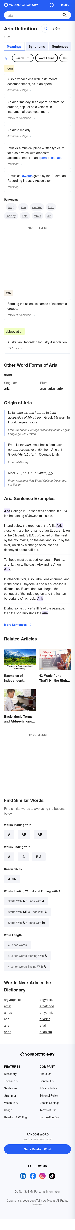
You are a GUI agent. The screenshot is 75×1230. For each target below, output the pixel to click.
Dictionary (10, 1074)
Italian (20, 444)
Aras (43, 388)
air (49, 216)
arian (7, 1031)
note (25, 216)
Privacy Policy (48, 1088)
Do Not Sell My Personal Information (38, 1191)
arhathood (47, 1006)
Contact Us (47, 1081)
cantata (56, 157)
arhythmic (46, 1012)
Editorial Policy (49, 1095)
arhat (7, 1006)
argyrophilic (12, 999)
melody (11, 216)
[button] (51, 5)
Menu (65, 5)
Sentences (60, 46)
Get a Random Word (37, 1149)
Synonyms (37, 46)
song (11, 207)
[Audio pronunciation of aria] (45, 28)
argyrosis (46, 999)
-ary (50, 472)
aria (12, 878)
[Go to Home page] (21, 4)
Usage (8, 1110)
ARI (40, 834)
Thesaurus (11, 1081)
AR (24, 834)
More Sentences (15, 624)
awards (27, 175)
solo (23, 207)
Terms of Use (48, 1110)
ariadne (45, 1019)
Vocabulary (11, 1103)
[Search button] (65, 15)
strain (37, 216)
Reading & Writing (15, 1117)
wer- (62, 417)
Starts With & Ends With (26, 901)
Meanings (14, 46)
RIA (39, 856)
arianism (46, 1031)
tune (51, 207)
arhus (8, 1012)
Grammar (10, 1095)
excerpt (37, 207)
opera (43, 157)
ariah (7, 1025)
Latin (59, 444)
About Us (45, 1074)
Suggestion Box (49, 1117)
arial (43, 1025)
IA (23, 856)
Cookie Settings (49, 1103)
